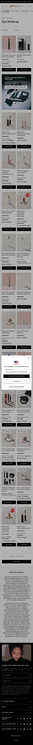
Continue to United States (16, 376)
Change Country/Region (16, 386)
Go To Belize (16, 381)
